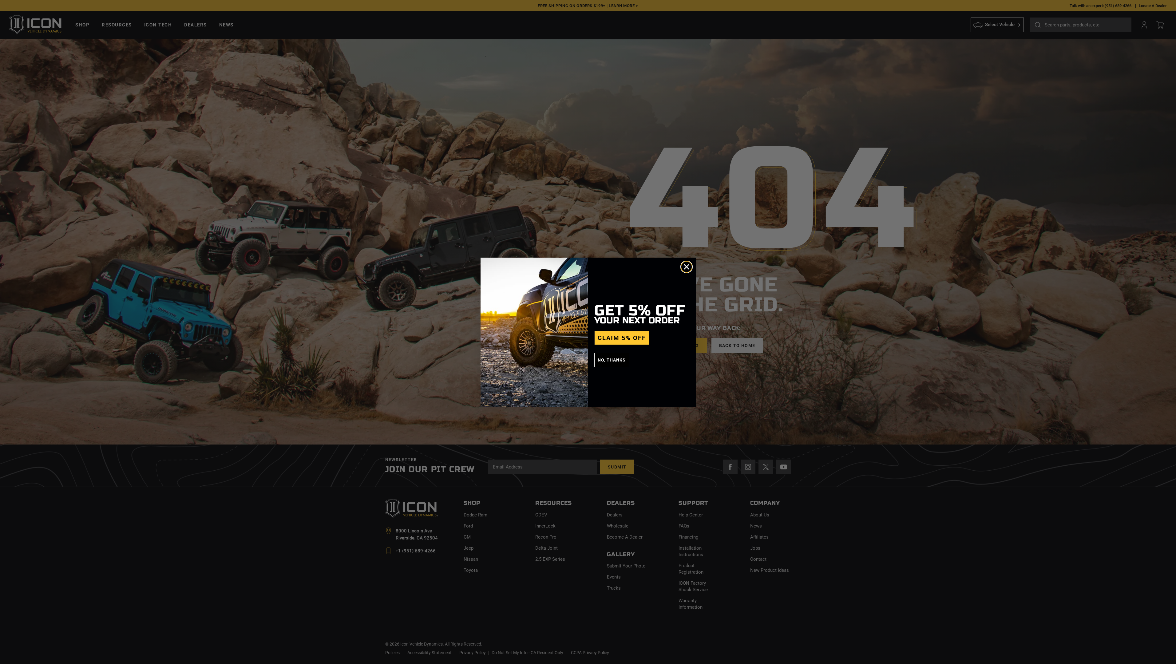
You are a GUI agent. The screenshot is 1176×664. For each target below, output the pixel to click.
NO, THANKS (612, 360)
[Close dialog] (686, 266)
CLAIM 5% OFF (622, 338)
